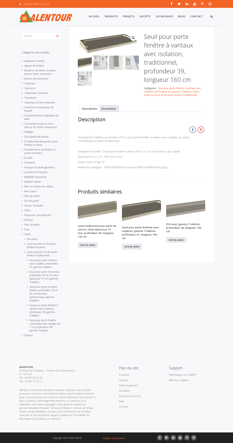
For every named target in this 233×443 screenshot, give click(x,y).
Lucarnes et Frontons (36, 172)
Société (145, 16)
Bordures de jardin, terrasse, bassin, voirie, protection (40, 72)
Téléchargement (128, 385)
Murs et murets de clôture (38, 186)
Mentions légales (179, 380)
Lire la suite (87, 245)
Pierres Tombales (33, 205)
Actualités (124, 390)
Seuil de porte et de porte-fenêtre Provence (42, 245)
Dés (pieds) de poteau (36, 136)
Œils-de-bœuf (31, 196)
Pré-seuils (32, 239)
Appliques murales (34, 60)
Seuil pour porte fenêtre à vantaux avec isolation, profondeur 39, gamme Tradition (44, 310)
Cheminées (30, 97)
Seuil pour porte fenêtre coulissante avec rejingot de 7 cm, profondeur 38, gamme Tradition (45, 325)
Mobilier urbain (32, 181)
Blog (181, 16)
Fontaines (29, 162)
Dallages (29, 131)
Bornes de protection (36, 78)
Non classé (30, 191)
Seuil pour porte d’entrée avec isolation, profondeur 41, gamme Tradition (44, 264)
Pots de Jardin (32, 224)
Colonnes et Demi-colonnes (39, 102)
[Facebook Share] (193, 129)
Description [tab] (89, 108)
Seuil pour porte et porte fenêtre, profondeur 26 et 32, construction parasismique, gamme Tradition (43, 293)
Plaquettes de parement (37, 215)
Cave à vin (29, 88)
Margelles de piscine (35, 176)
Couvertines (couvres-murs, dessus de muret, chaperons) (40, 125)
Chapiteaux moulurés (36, 93)
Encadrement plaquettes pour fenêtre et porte (41, 143)
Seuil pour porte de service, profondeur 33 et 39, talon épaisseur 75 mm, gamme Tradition (45, 277)
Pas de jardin (31, 200)
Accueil (94, 16)
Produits (111, 16)
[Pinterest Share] (201, 129)
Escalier (28, 157)
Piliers (27, 210)
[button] (133, 38)
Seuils (27, 234)
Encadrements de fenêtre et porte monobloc (39, 151)
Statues (28, 335)
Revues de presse (130, 396)
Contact (196, 16)
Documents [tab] (108, 108)
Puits (27, 229)
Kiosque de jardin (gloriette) (39, 167)
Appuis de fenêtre (34, 65)
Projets (128, 16)
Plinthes (28, 220)
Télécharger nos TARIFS (182, 374)
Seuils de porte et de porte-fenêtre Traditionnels (42, 253)
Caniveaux (29, 83)
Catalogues (164, 16)
